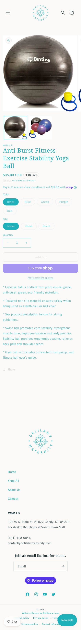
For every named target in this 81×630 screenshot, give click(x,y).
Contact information (52, 624)
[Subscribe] (63, 566)
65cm (13, 227)
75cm (31, 227)
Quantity (8, 234)
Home (12, 471)
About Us (14, 489)
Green (47, 202)
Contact (13, 498)
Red (12, 211)
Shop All (13, 480)
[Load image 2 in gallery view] (40, 127)
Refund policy (21, 618)
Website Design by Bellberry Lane (40, 613)
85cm (48, 227)
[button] (8, 12)
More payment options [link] (40, 277)
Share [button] (11, 369)
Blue (30, 202)
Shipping (7, 180)
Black (13, 202)
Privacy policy (41, 618)
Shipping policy (29, 624)
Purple (65, 202)
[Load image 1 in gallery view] (15, 127)
